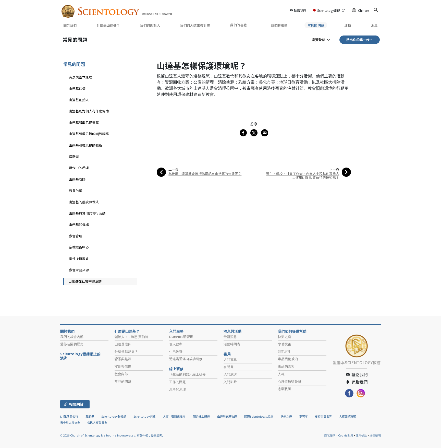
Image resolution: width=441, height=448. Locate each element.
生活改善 (175, 351)
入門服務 (176, 331)
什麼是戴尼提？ (126, 351)
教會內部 (75, 190)
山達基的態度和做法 (84, 201)
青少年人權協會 (70, 422)
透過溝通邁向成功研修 (185, 359)
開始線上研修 (201, 416)
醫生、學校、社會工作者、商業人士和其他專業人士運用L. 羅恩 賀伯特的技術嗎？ (302, 176)
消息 (374, 25)
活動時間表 (232, 344)
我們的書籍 (239, 24)
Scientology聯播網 (113, 416)
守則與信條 (123, 366)
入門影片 (230, 382)
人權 (281, 374)
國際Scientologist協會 (258, 416)
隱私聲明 (330, 435)
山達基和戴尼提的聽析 (85, 145)
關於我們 (70, 25)
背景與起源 (123, 359)
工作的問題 (177, 382)
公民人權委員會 (97, 422)
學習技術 (284, 344)
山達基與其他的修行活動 (87, 213)
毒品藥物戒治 (288, 359)
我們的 (150, 25)
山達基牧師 (77, 179)
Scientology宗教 (144, 416)
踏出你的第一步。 (359, 39)
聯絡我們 (300, 10)
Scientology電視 (328, 10)
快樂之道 (284, 336)
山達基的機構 (79, 224)
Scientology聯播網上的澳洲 (80, 356)
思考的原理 (177, 389)
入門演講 (230, 374)
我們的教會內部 (71, 336)
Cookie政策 (345, 435)
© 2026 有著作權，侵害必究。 (112, 435)
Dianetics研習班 (181, 336)
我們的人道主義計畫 (195, 25)
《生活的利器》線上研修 (187, 374)
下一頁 (334, 169)
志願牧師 (284, 388)
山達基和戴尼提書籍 (84, 122)
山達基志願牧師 (227, 416)
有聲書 (229, 366)
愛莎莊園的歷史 (71, 344)
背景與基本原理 (80, 77)
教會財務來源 (79, 269)
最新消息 (230, 336)
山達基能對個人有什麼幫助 (89, 111)
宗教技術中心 (79, 247)
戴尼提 (89, 416)
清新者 (74, 156)
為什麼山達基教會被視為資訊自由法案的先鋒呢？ (204, 173)
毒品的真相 (286, 366)
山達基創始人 (79, 99)
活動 (347, 25)
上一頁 (173, 169)
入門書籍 (230, 359)
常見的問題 (316, 25)
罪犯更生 (284, 351)
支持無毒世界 (323, 416)
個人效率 (175, 344)
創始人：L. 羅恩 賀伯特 (131, 336)
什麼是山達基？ (108, 25)
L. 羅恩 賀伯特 (69, 416)
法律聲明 (375, 435)
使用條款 (361, 435)
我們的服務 (279, 25)
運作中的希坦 (79, 167)
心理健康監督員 (289, 381)
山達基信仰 (77, 88)
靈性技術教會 (79, 258)
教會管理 (75, 235)
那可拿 (304, 416)
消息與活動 (232, 331)
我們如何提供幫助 (292, 331)
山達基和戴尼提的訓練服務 (89, 133)
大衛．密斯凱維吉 (174, 416)
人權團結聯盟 (347, 416)
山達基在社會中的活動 (85, 281)
